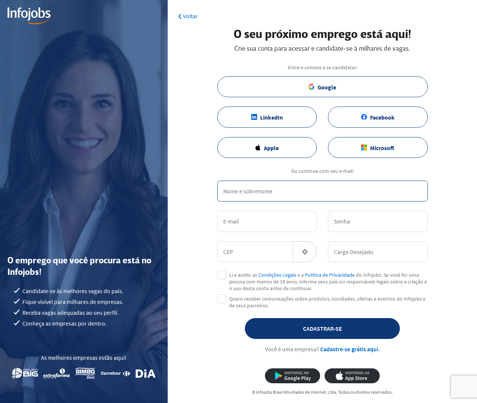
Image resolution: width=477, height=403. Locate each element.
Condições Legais (277, 275)
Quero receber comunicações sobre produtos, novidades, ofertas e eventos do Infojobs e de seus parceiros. (327, 302)
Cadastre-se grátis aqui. (350, 349)
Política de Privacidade (330, 275)
